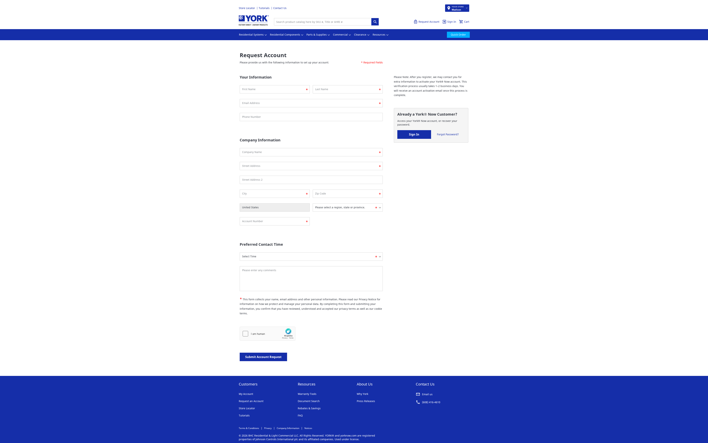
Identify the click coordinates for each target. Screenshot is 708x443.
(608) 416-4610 (431, 402)
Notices (308, 428)
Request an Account (251, 401)
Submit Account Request (263, 357)
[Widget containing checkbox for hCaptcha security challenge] (267, 334)
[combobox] (323, 21)
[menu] (354, 34)
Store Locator (247, 8)
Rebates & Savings (309, 408)
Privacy (268, 428)
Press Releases (366, 401)
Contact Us (280, 8)
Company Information (288, 428)
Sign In (414, 134)
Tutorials (264, 8)
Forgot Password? (448, 134)
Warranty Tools (307, 394)
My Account (246, 394)
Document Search (309, 401)
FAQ (300, 415)
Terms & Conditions (249, 428)
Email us (427, 394)
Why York (362, 394)
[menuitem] (251, 34)
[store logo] (254, 20)
